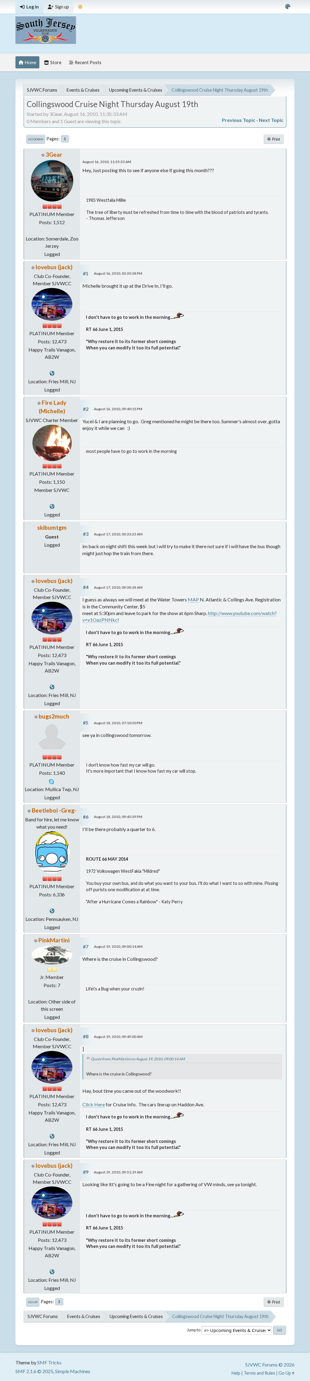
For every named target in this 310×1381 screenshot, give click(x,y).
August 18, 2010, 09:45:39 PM (118, 817)
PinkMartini (54, 940)
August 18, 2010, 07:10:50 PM (118, 723)
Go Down (35, 139)
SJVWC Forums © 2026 (270, 1364)
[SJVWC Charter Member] (52, 373)
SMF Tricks (49, 1362)
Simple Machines (72, 1371)
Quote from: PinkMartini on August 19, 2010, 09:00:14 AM (138, 1059)
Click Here (93, 1104)
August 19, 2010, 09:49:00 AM (118, 1037)
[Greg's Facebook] (52, 911)
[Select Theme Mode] (80, 7)
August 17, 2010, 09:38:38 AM (118, 587)
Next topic (271, 120)
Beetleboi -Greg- (54, 810)
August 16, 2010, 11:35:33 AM (106, 162)
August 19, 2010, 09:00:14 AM (118, 946)
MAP (193, 599)
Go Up (33, 1302)
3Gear (54, 154)
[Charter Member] (52, 506)
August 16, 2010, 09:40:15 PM (118, 409)
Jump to (193, 1329)
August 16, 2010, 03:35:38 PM (118, 273)
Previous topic (238, 120)
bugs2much (54, 716)
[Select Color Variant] (288, 7)
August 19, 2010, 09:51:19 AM (118, 1172)
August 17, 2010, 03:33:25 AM (118, 534)
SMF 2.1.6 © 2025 (34, 1371)
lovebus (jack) (54, 266)
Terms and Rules (259, 1373)
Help (236, 1373)
